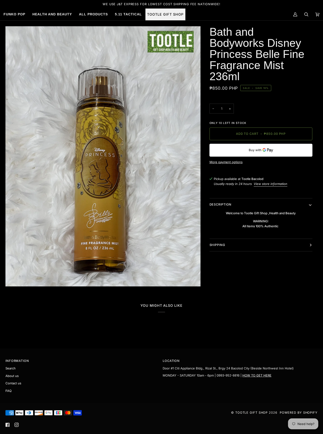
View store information (270, 184)
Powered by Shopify (299, 412)
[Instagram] (16, 425)
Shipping (217, 245)
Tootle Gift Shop (251, 412)
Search (10, 368)
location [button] (171, 361)
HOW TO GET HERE (256, 375)
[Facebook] (7, 425)
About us (12, 376)
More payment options (226, 162)
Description (221, 204)
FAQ (8, 391)
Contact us (13, 383)
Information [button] (17, 361)
